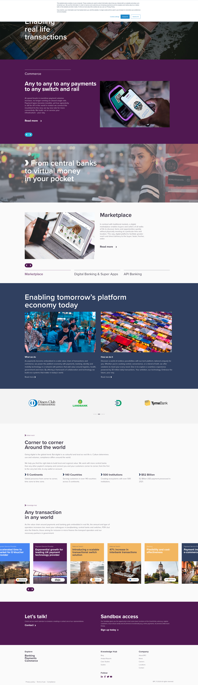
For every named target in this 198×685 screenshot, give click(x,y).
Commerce (31, 661)
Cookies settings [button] (114, 16)
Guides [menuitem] (103, 665)
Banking (30, 656)
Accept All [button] (125, 16)
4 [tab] (99, 414)
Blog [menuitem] (102, 655)
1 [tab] (94, 414)
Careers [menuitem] (141, 662)
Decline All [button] (136, 16)
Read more (31, 120)
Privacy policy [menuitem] (30, 682)
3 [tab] (97, 414)
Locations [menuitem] (142, 665)
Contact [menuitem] (141, 668)
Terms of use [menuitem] (41, 682)
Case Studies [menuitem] (105, 662)
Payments (31, 658)
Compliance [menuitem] (51, 682)
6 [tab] (102, 414)
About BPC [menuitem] (142, 655)
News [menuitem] (141, 658)
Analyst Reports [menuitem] (106, 658)
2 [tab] (95, 414)
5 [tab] (100, 414)
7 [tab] (103, 414)
